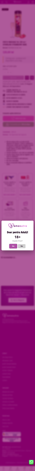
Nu (22, 246)
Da (13, 246)
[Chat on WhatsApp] (31, 462)
